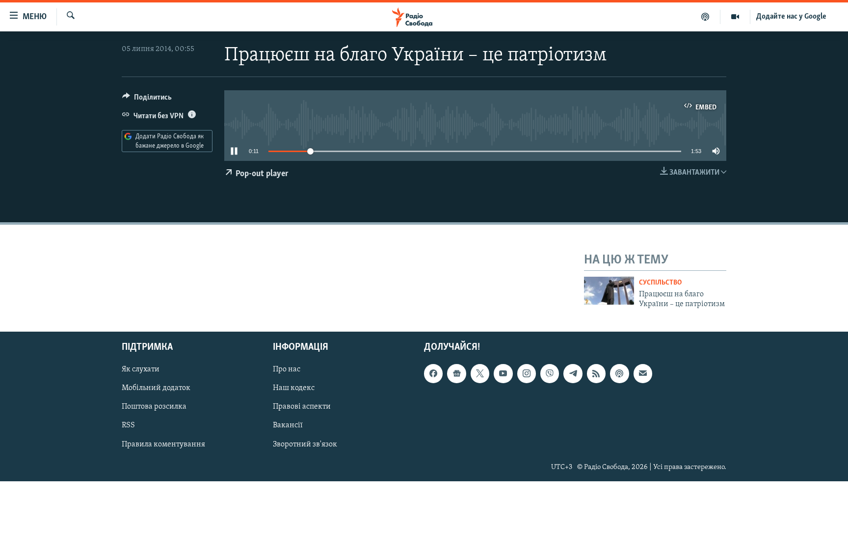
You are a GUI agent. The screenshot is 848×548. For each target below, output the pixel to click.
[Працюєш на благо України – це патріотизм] (609, 291)
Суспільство (660, 283)
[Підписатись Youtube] (503, 374)
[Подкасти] (705, 17)
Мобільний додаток (156, 388)
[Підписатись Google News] (456, 374)
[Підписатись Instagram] (526, 374)
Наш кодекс (294, 388)
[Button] (147, 99)
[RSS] (596, 374)
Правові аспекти (302, 407)
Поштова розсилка (154, 407)
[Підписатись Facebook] (433, 374)
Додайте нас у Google (791, 17)
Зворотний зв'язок (305, 444)
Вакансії (288, 426)
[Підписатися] (643, 374)
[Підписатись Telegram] (572, 374)
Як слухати (140, 370)
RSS (128, 426)
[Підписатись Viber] (549, 374)
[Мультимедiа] (735, 17)
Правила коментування (163, 444)
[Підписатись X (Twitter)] (480, 374)
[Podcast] (619, 374)
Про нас (286, 370)
